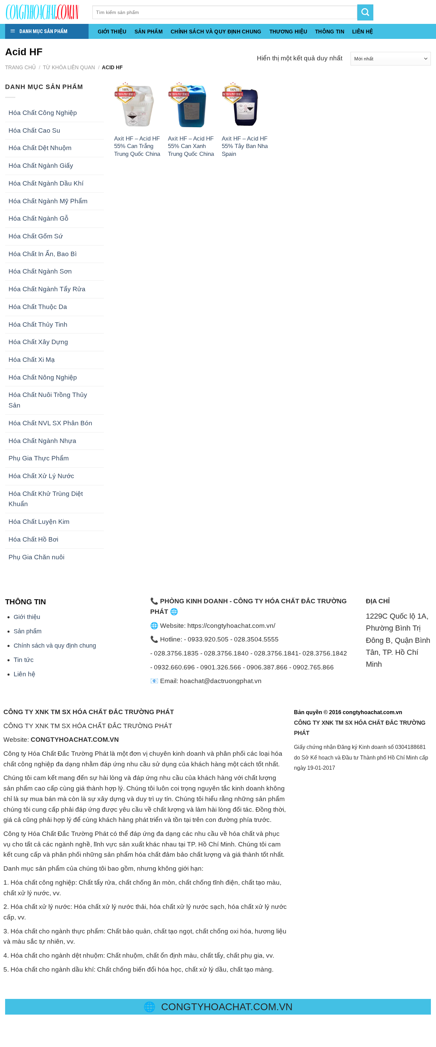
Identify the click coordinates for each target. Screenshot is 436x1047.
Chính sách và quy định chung (216, 31)
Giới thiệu (112, 31)
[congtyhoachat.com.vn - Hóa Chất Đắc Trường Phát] (43, 12)
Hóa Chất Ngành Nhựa (42, 440)
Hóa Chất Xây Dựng (38, 341)
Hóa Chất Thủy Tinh (38, 324)
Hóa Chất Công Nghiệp (43, 112)
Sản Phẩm (149, 31)
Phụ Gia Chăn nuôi (36, 557)
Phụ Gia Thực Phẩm (39, 458)
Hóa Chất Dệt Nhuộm (40, 147)
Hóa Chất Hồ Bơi (33, 539)
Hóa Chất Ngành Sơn (40, 271)
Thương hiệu (288, 31)
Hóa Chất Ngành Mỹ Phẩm (48, 201)
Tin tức (24, 659)
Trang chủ (20, 67)
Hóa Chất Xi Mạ (32, 359)
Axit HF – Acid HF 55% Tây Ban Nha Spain (245, 146)
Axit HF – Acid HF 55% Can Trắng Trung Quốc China (137, 146)
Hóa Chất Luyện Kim (39, 521)
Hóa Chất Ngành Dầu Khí (46, 183)
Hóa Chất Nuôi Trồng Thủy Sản (48, 400)
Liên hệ (24, 674)
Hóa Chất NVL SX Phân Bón (50, 423)
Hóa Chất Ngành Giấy (41, 165)
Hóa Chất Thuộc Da (38, 306)
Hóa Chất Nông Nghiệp (43, 377)
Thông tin (329, 31)
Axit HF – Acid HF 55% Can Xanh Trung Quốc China (191, 146)
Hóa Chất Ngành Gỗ (38, 218)
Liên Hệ (362, 31)
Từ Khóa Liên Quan (69, 67)
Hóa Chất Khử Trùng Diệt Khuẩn (46, 499)
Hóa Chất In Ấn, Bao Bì (43, 253)
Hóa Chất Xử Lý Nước (41, 476)
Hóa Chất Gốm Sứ (36, 236)
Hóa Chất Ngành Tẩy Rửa (47, 289)
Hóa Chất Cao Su (34, 130)
